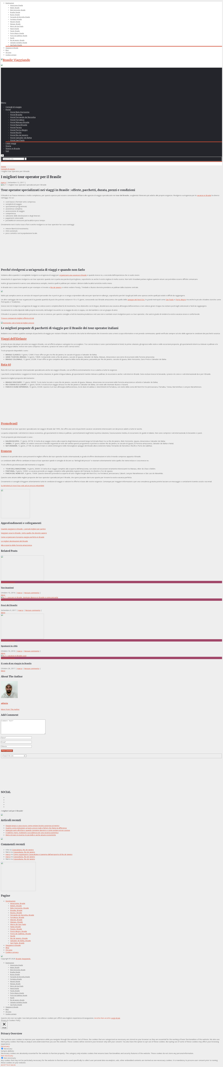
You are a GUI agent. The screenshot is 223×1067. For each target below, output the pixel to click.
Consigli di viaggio (14, 107)
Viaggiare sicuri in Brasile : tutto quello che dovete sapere (24, 533)
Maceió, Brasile (15, 22)
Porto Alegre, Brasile (17, 33)
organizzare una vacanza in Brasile (73, 275)
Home (3, 166)
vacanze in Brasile (204, 195)
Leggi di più (115, 1018)
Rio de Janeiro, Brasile (17, 40)
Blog (7, 50)
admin (4, 703)
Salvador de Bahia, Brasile (18, 43)
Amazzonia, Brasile (16, 5)
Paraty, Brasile (15, 31)
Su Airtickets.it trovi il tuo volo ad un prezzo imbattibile (22, 485)
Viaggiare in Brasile (12, 48)
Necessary (8, 1048)
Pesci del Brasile (9, 605)
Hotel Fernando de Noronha (23, 117)
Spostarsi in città (9, 646)
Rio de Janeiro (55, 287)
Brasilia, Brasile (15, 12)
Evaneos (6, 451)
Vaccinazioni (7, 587)
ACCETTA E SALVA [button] (8, 1065)
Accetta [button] (97, 1018)
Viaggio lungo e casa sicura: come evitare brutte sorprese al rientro (32, 825)
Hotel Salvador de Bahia (21, 137)
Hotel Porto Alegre (19, 130)
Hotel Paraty (16, 127)
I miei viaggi (11, 143)
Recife (12, 38)
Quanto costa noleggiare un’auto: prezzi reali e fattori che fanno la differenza (36, 828)
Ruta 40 (6, 364)
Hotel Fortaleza (17, 120)
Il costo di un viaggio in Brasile (16, 663)
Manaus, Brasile (15, 24)
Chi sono (8, 53)
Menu (3, 102)
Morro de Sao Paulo (16, 26)
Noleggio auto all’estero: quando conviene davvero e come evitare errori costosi (38, 830)
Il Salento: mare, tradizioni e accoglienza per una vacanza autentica (32, 832)
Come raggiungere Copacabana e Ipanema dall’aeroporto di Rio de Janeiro (42, 854)
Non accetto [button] (106, 1018)
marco (3, 182)
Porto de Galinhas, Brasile (18, 36)
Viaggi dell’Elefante (14, 338)
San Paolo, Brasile (16, 45)
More (3, 595)
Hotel (8, 109)
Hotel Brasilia (16, 114)
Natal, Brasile (14, 29)
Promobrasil (9, 423)
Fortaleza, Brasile (16, 19)
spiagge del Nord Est (136, 299)
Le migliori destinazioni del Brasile (14, 541)
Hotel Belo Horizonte (19, 112)
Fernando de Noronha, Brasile (20, 17)
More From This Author (10, 709)
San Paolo (170, 299)
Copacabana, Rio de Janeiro (23, 850)
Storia (8, 146)
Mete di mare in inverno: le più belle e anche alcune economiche (31, 835)
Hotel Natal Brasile (18, 125)
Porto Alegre (181, 299)
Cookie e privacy (11, 55)
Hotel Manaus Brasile (19, 122)
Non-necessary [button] (7, 1055)
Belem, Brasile (14, 8)
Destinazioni (10, 3)
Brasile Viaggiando (23, 958)
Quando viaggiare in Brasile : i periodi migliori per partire (23, 529)
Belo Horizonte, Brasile (17, 10)
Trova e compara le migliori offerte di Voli (17, 318)
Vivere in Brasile (13, 148)
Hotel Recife (15, 132)
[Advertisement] (111, 84)
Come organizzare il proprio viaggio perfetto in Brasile (22, 537)
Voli (7, 151)
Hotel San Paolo (17, 140)
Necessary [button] (5, 1046)
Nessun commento (31, 592)
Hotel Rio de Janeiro (19, 135)
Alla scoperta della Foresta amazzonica (16, 545)
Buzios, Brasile (15, 15)
